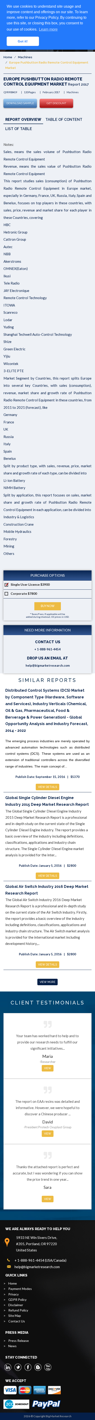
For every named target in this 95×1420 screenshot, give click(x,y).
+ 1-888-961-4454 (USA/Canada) (40, 1260)
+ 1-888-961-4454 (47, 649)
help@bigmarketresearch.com (48, 665)
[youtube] (47, 1367)
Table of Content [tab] (63, 119)
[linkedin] (8, 1367)
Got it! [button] (23, 41)
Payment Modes (20, 1289)
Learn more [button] (48, 29)
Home (7, 57)
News (12, 1346)
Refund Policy (18, 1310)
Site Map (14, 1316)
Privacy (13, 1294)
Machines (25, 57)
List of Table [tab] (18, 129)
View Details (47, 787)
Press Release (18, 1341)
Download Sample (20, 103)
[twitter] (18, 1367)
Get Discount (56, 103)
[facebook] (28, 1367)
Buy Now (47, 606)
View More (47, 982)
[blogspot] (38, 1367)
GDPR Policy (17, 1300)
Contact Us (16, 1321)
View (47, 1068)
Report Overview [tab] (23, 119)
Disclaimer (15, 1305)
